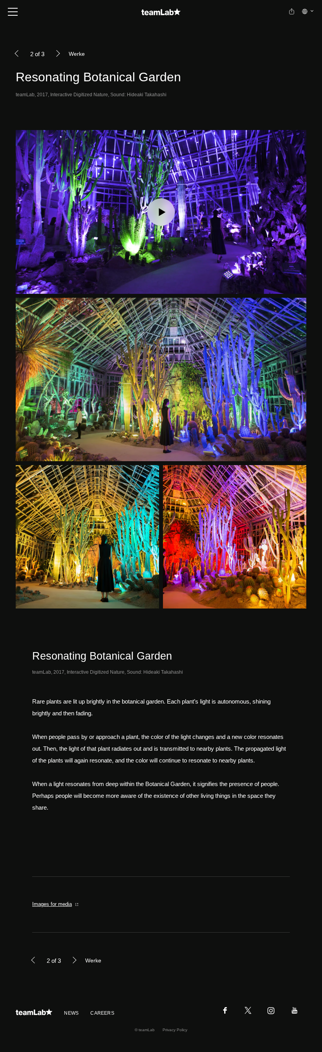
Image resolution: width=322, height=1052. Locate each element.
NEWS (71, 1013)
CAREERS (102, 1013)
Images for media (52, 904)
